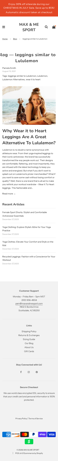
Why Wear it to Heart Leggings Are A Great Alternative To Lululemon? (29, 137)
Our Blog (29, 343)
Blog (15, 39)
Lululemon (42, 76)
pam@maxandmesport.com (29, 303)
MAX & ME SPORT (29, 27)
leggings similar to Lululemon (22, 76)
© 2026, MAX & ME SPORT (28, 450)
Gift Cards (29, 351)
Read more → (9, 193)
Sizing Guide (29, 339)
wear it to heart (33, 79)
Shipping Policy (29, 331)
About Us (29, 347)
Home (5, 39)
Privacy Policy (21, 418)
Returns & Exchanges (29, 335)
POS (17, 453)
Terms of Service (35, 418)
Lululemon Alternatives (13, 79)
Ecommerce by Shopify (33, 453)
